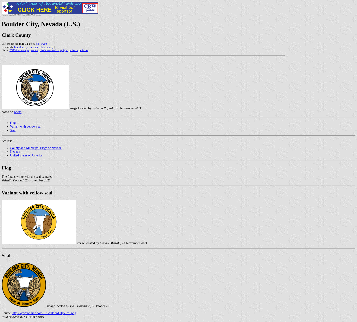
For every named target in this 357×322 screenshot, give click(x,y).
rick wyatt (41, 43)
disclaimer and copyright (54, 50)
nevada (34, 47)
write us (74, 50)
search (34, 50)
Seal (12, 130)
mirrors (84, 50)
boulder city (21, 47)
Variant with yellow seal (25, 126)
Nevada (15, 151)
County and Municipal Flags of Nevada (36, 148)
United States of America (26, 155)
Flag (13, 122)
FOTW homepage (19, 50)
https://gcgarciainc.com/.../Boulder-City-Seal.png (44, 313)
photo (17, 112)
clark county (47, 47)
